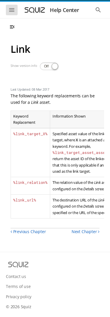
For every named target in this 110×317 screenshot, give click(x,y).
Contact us (16, 276)
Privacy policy (18, 296)
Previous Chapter (29, 231)
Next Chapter (85, 231)
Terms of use (18, 286)
